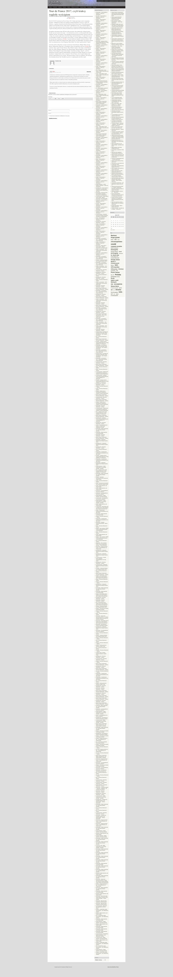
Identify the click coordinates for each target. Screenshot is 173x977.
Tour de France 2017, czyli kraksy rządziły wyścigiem (67, 12)
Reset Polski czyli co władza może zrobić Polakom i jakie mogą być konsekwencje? (117, 94)
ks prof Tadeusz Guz (114, 256)
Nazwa (49, 110)
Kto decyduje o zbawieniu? (117, 149)
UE (112, 289)
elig (69, 18)
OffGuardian (114, 269)
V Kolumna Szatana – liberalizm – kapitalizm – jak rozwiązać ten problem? (117, 124)
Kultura (59, 7)
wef (112, 294)
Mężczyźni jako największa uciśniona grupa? (101, 907)
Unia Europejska (114, 292)
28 (119, 226)
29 (121, 226)
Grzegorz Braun (114, 251)
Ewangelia (114, 249)
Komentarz (50, 96)
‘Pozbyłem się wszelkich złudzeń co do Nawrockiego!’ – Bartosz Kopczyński (118, 133)
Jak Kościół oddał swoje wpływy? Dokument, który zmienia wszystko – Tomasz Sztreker (118, 179)
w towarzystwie (114, 295)
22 (121, 224)
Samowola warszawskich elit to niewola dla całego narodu (102, 478)
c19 (115, 239)
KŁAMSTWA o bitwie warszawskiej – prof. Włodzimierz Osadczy (118, 165)
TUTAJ (64, 39)
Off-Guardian (115, 267)
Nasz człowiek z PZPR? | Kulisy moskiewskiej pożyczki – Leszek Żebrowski (117, 76)
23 (122, 224)
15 (121, 222)
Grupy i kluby (83, 7)
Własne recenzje (75, 7)
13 (117, 222)
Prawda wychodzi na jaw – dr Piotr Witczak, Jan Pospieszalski (101, 547)
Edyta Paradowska (114, 248)
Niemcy (112, 265)
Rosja (112, 278)
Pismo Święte (115, 272)
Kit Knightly (114, 253)
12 (115, 222)
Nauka (64, 7)
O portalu (89, 7)
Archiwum (73, 17)
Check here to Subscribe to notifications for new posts (59, 115)
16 (122, 222)
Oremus (121, 269)
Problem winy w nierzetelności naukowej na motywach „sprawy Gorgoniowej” (117, 50)
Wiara (50, 7)
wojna (117, 294)
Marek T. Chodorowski (115, 262)
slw (112, 284)
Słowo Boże (115, 286)
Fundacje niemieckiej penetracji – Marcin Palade (101, 523)
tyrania (120, 287)
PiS (117, 270)
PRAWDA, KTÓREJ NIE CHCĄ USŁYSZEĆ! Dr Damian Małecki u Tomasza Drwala (117, 25)
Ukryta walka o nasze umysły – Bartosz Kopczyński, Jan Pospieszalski (117, 29)
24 (111, 226)
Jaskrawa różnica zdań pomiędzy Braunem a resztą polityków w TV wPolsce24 (118, 70)
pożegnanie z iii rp (115, 276)
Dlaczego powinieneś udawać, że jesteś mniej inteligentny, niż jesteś (118, 83)
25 (113, 226)
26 (115, 226)
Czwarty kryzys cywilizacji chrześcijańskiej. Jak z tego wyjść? (117, 101)
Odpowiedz (89, 71)
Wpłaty (94, 7)
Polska (118, 275)
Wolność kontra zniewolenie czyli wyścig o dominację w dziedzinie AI (118, 155)
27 (117, 226)
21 (119, 224)
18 (113, 224)
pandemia (113, 270)
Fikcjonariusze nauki (115, 163)
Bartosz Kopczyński (115, 236)
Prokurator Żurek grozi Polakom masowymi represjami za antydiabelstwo (117, 32)
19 (115, 224)
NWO (116, 265)
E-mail (49, 113)
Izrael (120, 251)
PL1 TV (112, 274)
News (69, 7)
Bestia (112, 239)
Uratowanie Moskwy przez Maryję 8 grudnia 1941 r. (102, 440)
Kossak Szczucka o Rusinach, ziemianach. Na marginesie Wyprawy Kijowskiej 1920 (117, 198)
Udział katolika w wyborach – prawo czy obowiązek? (101, 13)
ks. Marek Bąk (115, 255)
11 (113, 222)
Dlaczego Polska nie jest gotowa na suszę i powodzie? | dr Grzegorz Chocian (118, 118)
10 (111, 222)
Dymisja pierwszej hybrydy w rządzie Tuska (101, 653)
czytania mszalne (116, 246)
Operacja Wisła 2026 (115, 109)
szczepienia (118, 284)
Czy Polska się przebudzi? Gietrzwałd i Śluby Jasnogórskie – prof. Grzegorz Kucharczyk (117, 54)
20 (117, 224)
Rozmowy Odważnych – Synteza (118, 129)
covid (113, 244)
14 (119, 222)
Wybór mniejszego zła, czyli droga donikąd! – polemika (102, 429)
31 (111, 228)
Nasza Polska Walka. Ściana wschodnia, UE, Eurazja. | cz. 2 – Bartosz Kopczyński (118, 66)
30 (122, 226)
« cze (112, 229)
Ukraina (118, 290)
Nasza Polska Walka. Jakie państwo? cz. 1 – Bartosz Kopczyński (117, 104)
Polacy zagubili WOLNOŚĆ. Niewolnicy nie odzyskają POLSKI (117, 18)
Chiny (118, 239)
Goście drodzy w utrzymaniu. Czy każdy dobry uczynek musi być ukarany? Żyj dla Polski (118, 40)
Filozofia (55, 7)
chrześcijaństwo (116, 241)
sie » (114, 229)
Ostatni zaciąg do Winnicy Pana (117, 160)
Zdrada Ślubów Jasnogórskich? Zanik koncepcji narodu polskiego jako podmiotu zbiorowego (118, 13)
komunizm (121, 253)
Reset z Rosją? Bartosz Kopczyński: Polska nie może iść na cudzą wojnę (117, 194)
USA (120, 292)
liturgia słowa (115, 259)
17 (111, 224)
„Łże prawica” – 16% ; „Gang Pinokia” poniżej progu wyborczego (117, 47)
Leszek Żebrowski (115, 257)
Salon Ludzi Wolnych (114, 281)
